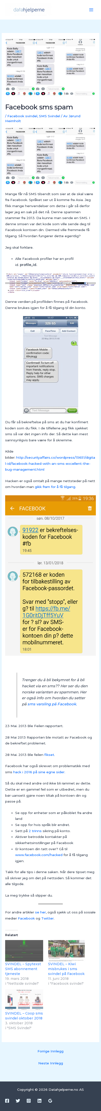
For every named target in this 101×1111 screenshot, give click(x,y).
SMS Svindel (49, 116)
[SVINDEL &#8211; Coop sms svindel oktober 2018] (24, 1000)
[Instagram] (28, 1101)
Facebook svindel (22, 116)
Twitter (47, 918)
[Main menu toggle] (91, 10)
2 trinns (35, 831)
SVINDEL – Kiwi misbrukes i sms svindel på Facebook (66, 969)
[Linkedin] (39, 1101)
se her (40, 912)
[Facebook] (7, 1101)
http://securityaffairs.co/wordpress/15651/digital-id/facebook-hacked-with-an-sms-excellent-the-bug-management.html (50, 463)
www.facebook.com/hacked (39, 855)
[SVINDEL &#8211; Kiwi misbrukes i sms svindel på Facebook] (67, 951)
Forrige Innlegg (50, 1051)
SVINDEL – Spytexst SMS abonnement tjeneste (23, 969)
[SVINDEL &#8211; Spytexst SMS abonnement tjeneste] (24, 951)
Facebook (27, 918)
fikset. (49, 755)
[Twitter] (18, 1101)
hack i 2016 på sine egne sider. (39, 772)
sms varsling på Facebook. (52, 704)
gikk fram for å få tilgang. (55, 487)
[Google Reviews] (50, 1101)
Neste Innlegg (50, 1063)
